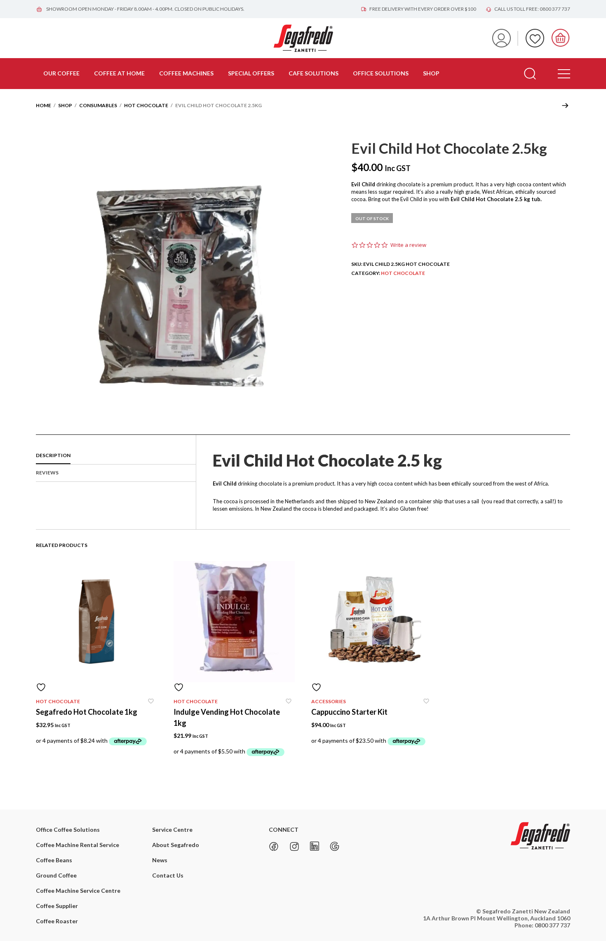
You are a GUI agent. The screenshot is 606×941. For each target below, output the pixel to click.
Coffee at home (119, 73)
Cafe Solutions (313, 73)
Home (43, 105)
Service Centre (172, 829)
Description (53, 455)
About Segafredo (175, 844)
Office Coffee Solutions (68, 829)
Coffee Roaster (57, 921)
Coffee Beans (54, 860)
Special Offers (251, 73)
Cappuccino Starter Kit (349, 711)
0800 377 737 (552, 925)
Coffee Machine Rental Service (77, 844)
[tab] (116, 456)
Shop (431, 73)
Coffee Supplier (57, 905)
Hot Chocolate (146, 105)
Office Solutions (381, 73)
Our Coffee (61, 73)
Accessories (328, 701)
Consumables (98, 105)
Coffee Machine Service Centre (78, 890)
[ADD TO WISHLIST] (96, 687)
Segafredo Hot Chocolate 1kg (86, 711)
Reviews (47, 472)
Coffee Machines (186, 73)
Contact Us (167, 875)
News (159, 860)
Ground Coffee (56, 875)
